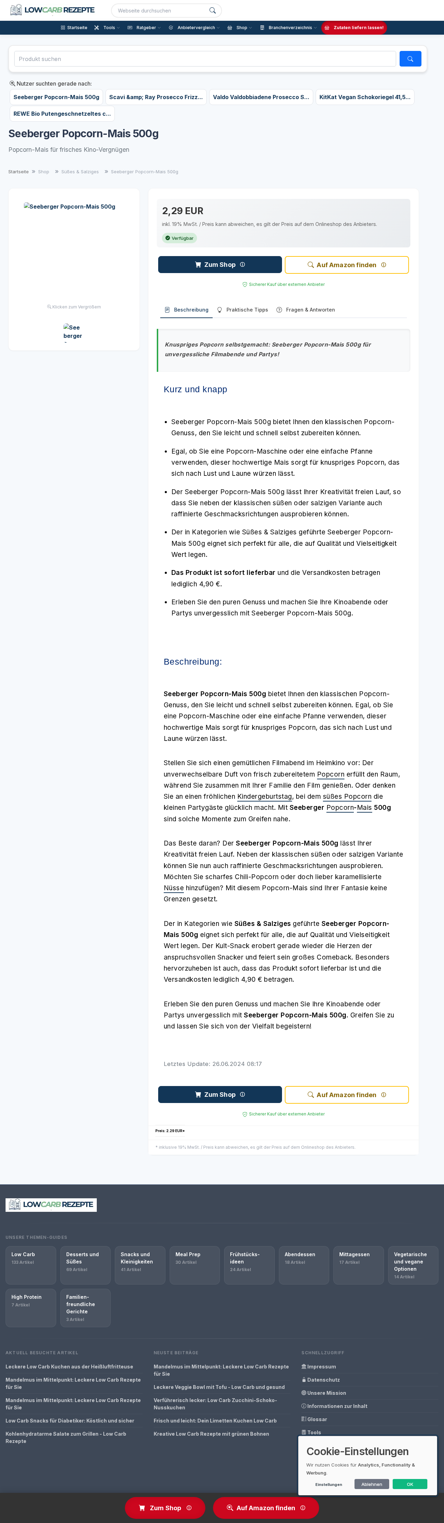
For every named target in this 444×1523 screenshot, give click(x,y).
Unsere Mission (326, 1393)
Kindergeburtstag (264, 796)
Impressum (321, 1366)
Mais (364, 808)
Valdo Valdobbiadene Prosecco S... (261, 97)
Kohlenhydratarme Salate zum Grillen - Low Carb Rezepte (66, 1437)
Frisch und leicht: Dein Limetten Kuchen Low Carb (215, 1421)
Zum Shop (220, 264)
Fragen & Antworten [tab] (310, 310)
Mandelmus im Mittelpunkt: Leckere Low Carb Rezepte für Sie (73, 1383)
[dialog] (367, 1465)
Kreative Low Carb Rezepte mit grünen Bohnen (211, 1434)
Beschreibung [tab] (191, 310)
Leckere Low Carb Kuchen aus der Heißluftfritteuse (69, 1366)
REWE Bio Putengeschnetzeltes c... (62, 113)
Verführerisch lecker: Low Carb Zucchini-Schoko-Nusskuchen (215, 1403)
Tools (313, 1432)
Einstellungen (328, 1484)
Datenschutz (323, 1380)
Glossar (316, 1419)
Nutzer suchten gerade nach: (53, 83)
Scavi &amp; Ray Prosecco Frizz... (156, 97)
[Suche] (213, 10)
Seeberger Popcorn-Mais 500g (56, 97)
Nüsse (174, 888)
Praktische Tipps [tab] (247, 310)
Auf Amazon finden (346, 265)
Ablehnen (371, 1484)
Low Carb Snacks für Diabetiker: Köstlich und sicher (70, 1421)
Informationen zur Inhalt (336, 1406)
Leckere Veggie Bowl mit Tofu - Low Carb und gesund (219, 1387)
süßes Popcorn (347, 796)
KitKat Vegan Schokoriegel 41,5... (365, 97)
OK (410, 1484)
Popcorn (331, 774)
